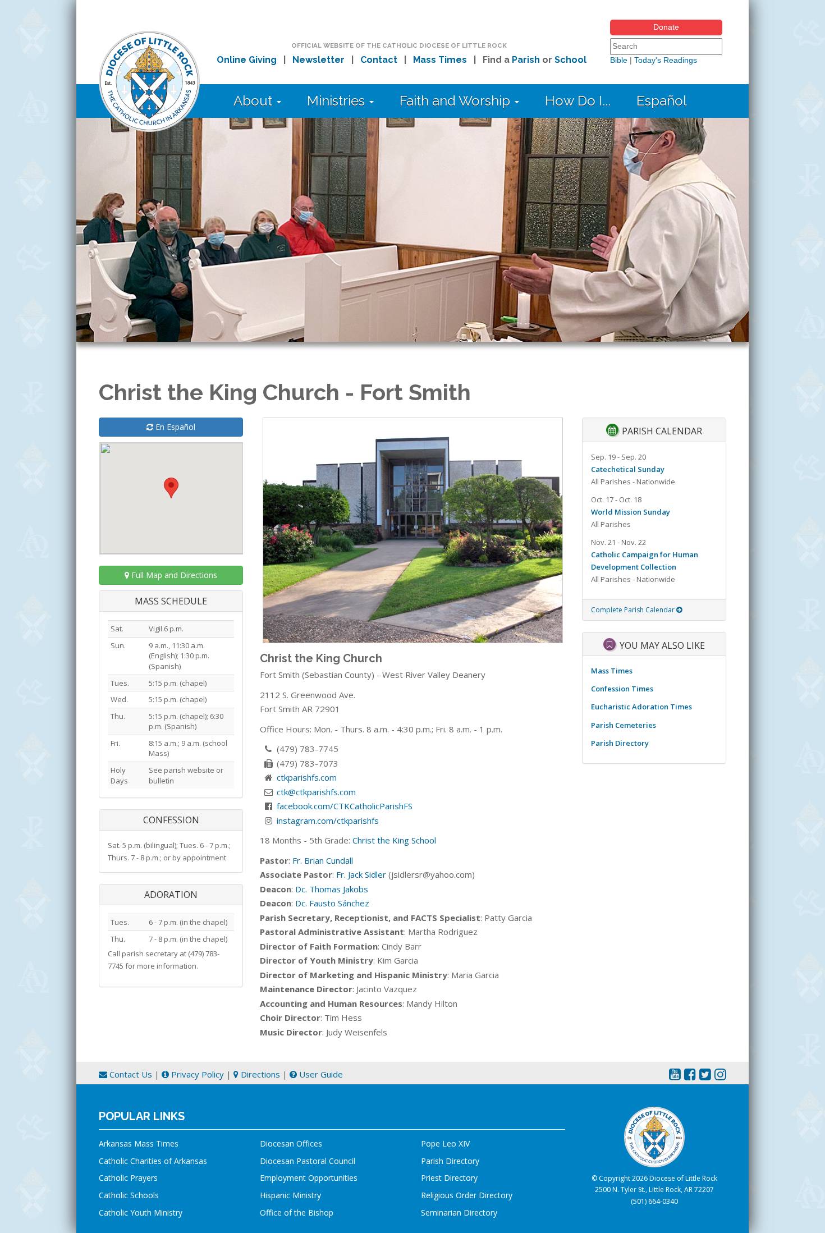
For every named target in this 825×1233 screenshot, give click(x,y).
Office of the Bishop (296, 1212)
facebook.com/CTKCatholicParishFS (344, 806)
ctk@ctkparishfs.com (316, 791)
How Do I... (578, 101)
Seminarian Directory (459, 1212)
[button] (171, 488)
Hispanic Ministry (290, 1195)
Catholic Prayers (128, 1177)
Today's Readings (665, 60)
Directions (259, 1074)
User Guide (320, 1074)
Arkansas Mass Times (138, 1143)
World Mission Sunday (630, 512)
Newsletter (318, 59)
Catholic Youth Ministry (140, 1212)
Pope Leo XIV (445, 1143)
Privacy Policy (196, 1074)
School (570, 59)
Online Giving (247, 59)
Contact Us (129, 1074)
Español (661, 101)
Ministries (337, 101)
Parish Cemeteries (623, 725)
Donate (666, 26)
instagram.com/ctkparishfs (328, 820)
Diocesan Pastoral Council (307, 1161)
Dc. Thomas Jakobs (331, 889)
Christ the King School (394, 840)
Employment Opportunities (309, 1177)
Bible (618, 60)
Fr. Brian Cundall (322, 860)
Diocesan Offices (291, 1143)
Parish (526, 59)
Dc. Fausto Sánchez (332, 903)
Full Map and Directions (173, 575)
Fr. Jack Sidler (361, 874)
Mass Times (440, 59)
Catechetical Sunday (627, 469)
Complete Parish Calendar (633, 610)
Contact (378, 59)
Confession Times (622, 689)
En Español (174, 426)
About (254, 101)
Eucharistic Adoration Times (641, 707)
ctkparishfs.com (307, 777)
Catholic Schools (129, 1195)
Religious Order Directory (466, 1195)
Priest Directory (449, 1177)
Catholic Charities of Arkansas (153, 1161)
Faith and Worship (457, 101)
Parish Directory (620, 743)
